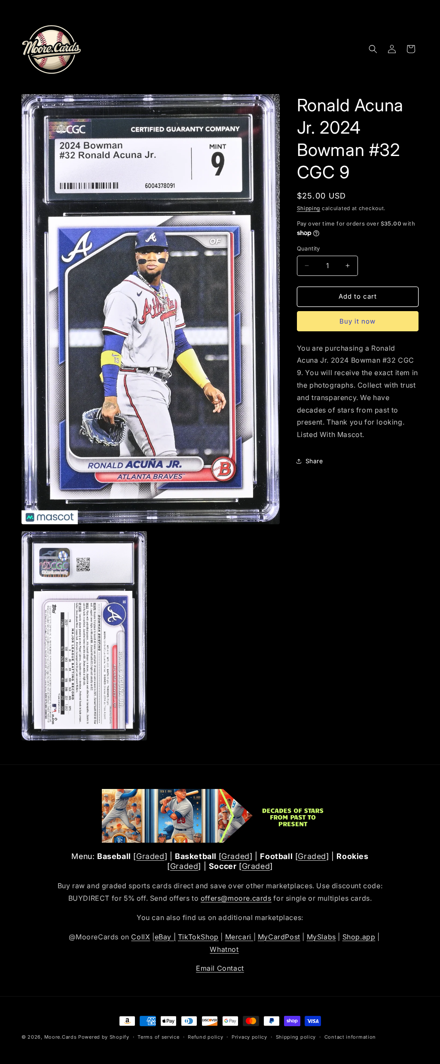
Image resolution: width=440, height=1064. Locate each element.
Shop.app (359, 937)
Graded (150, 856)
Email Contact (220, 968)
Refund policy (205, 1037)
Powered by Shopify (103, 1037)
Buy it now (357, 321)
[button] (373, 49)
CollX (140, 937)
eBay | (165, 937)
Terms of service (158, 1037)
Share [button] (314, 461)
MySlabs (321, 937)
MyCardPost (279, 937)
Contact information (350, 1037)
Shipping (309, 208)
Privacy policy (249, 1037)
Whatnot (224, 949)
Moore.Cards (60, 1037)
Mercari (239, 937)
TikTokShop (198, 937)
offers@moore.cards (236, 898)
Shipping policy (296, 1037)
